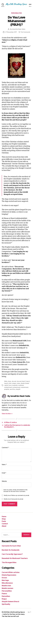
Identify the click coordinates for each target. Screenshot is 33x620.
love (10, 385)
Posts (4, 521)
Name (4, 464)
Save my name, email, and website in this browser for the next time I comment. (15, 490)
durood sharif (21, 381)
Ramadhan (6, 596)
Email (4, 473)
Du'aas (4, 578)
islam (18, 383)
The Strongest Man (9, 562)
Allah (5, 381)
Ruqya (4, 599)
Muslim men (6, 586)
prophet (6, 389)
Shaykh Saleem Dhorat (10, 601)
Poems (4, 593)
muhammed (24, 387)
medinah (21, 385)
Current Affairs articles (10, 572)
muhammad (16, 387)
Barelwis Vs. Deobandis (10, 550)
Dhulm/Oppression (9, 575)
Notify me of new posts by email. (13, 499)
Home (4, 516)
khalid (23, 383)
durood (14, 381)
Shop (4, 519)
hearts (6, 383)
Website (4, 481)
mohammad (8, 387)
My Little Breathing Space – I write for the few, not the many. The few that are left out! (13, 614)
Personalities (16, 13)
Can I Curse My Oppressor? (12, 554)
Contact (5, 524)
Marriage (5, 580)
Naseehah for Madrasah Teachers (15, 558)
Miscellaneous (7, 583)
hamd (28, 381)
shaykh (18, 389)
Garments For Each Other (11, 546)
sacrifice (12, 389)
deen (9, 381)
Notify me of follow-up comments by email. (16, 495)
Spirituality (6, 604)
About (4, 526)
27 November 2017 (11, 32)
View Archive (7, 413)
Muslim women (7, 588)
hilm (10, 383)
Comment (5, 447)
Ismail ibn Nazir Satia (18, 29)
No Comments (25, 32)
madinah (15, 385)
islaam (14, 383)
